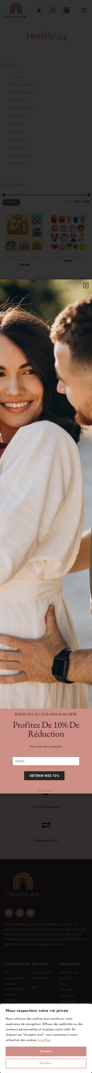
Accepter (46, 1051)
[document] (46, 536)
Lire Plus (44, 1040)
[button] (86, 285)
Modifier (46, 1063)
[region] (46, 1038)
